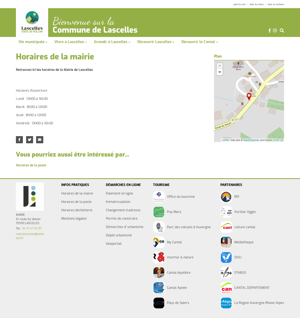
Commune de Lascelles (95, 30)
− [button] (219, 71)
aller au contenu (276, 4)
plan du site (240, 4)
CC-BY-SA (278, 140)
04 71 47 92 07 (32, 228)
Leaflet (225, 140)
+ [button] (219, 65)
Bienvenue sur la (83, 21)
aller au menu (257, 4)
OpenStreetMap (251, 140)
